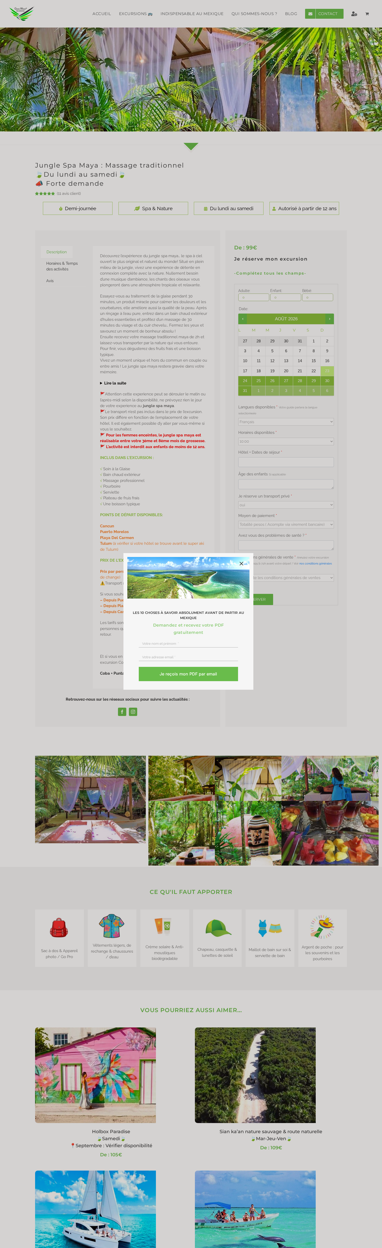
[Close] (241, 564)
